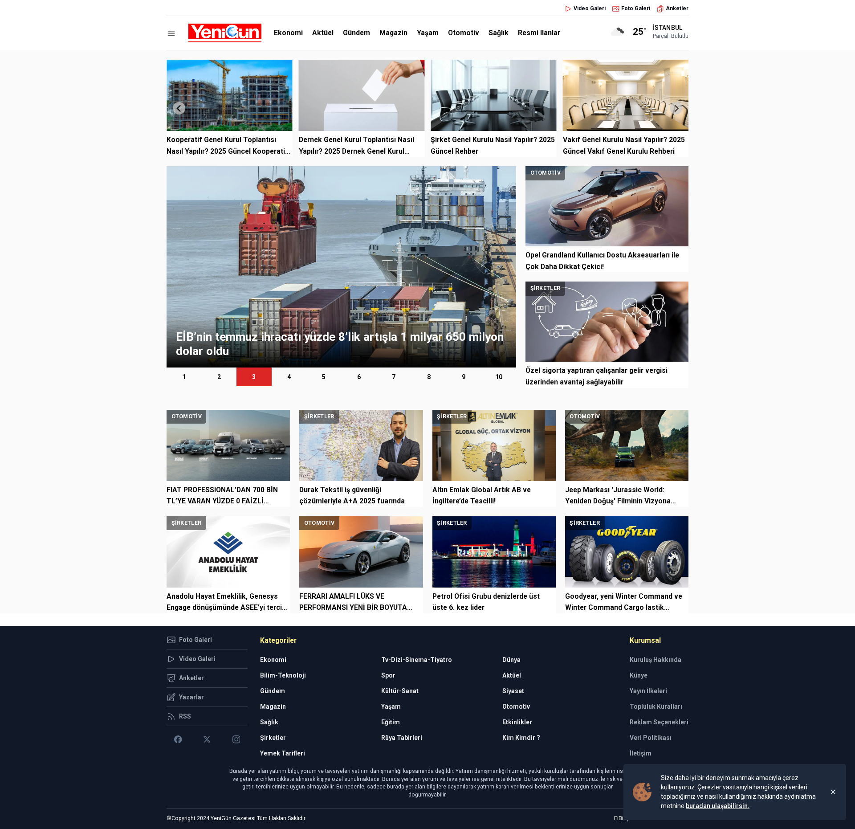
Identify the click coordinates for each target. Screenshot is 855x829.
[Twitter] (206, 739)
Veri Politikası (651, 737)
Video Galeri (590, 8)
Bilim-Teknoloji (283, 675)
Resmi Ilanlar (539, 33)
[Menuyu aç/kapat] (171, 33)
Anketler (677, 8)
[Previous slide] (179, 108)
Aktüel (323, 33)
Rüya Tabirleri (401, 737)
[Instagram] (236, 739)
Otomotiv (463, 33)
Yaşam (428, 33)
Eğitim (390, 722)
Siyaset (513, 690)
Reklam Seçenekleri (659, 722)
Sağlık (499, 33)
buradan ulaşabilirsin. (717, 805)
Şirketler (273, 737)
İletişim (640, 753)
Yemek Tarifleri (282, 753)
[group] (341, 267)
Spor (388, 675)
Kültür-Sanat (400, 690)
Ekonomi (288, 33)
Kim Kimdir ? (521, 737)
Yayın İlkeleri (648, 690)
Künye (638, 675)
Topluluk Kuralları (656, 706)
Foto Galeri (635, 8)
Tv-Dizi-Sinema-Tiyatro (416, 659)
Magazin (393, 33)
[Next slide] (676, 108)
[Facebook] (178, 739)
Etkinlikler (517, 722)
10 (498, 376)
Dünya (511, 659)
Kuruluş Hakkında (655, 659)
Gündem (356, 33)
